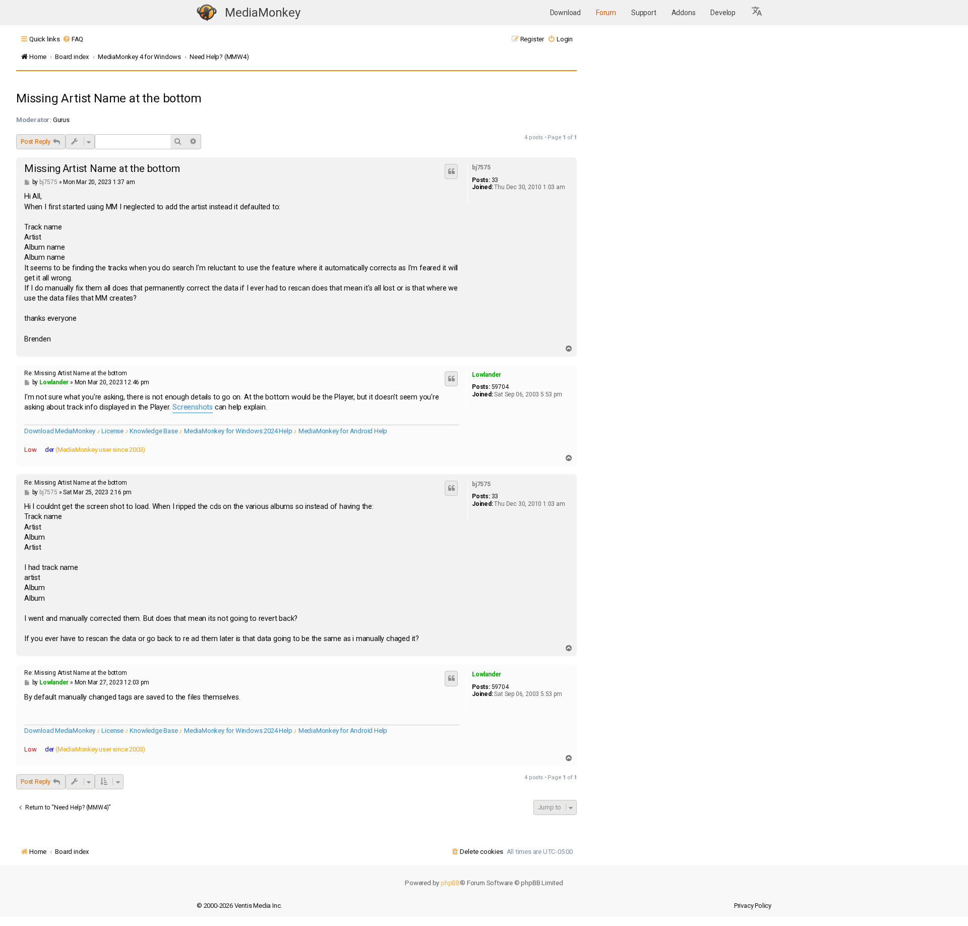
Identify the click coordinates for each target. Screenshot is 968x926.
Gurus (61, 120)
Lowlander (486, 374)
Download (565, 13)
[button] (757, 12)
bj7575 (481, 167)
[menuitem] (73, 39)
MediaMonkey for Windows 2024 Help (238, 431)
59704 (500, 386)
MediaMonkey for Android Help (342, 431)
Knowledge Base (153, 431)
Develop (723, 13)
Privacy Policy (752, 905)
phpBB (450, 883)
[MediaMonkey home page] (207, 13)
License (112, 431)
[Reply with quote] (451, 171)
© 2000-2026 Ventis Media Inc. (239, 905)
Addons (684, 13)
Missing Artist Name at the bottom (108, 98)
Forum (606, 13)
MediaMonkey (262, 13)
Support (643, 13)
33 (495, 180)
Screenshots (192, 407)
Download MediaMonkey (59, 431)
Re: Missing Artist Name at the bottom (75, 373)
